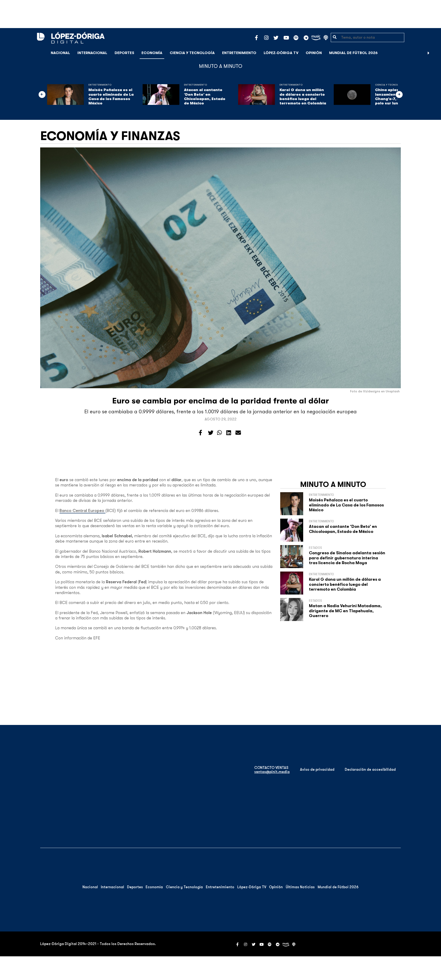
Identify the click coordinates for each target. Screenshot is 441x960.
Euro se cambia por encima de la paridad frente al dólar (220, 400)
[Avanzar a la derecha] (428, 52)
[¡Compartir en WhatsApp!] (219, 433)
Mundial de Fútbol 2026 (353, 53)
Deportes (124, 53)
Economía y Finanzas (110, 136)
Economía (151, 53)
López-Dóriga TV (281, 53)
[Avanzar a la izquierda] (42, 94)
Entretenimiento (239, 53)
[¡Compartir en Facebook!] (200, 433)
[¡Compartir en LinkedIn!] (228, 433)
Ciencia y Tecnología (192, 53)
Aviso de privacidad (317, 769)
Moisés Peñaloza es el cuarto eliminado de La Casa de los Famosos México (111, 96)
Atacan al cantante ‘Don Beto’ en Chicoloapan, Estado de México (204, 96)
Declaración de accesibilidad (370, 769)
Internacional (92, 53)
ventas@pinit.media (272, 772)
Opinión (314, 53)
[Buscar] (435, 52)
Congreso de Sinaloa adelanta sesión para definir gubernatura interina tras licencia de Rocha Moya (347, 558)
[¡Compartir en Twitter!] (210, 433)
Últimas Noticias (300, 887)
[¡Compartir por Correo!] (238, 433)
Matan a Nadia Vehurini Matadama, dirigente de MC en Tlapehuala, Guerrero (345, 611)
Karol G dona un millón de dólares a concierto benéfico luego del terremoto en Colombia (303, 96)
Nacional (60, 53)
